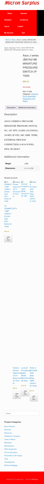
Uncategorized (9, 462)
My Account (8, 33)
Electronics (8, 433)
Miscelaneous (9, 446)
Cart (23, 33)
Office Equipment (10, 449)
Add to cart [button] (8, 238)
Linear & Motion (9, 439)
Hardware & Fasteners (12, 436)
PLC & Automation (29, 96)
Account (24, 13)
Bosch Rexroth (9, 426)
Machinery (8, 442)
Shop (13, 39)
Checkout (7, 20)
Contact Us (24, 20)
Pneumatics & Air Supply (13, 455)
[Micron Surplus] (22, 3)
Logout (20, 26)
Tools (6, 459)
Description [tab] (11, 107)
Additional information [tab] (26, 107)
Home (10, 13)
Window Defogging (10, 465)
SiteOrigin (35, 479)
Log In (6, 26)
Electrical (12, 48)
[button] (40, 23)
